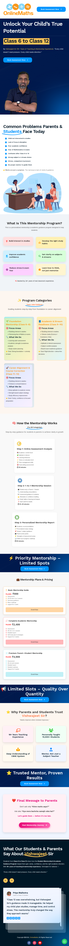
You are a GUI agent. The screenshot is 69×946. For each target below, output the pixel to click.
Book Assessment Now (50, 9)
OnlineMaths (34, 937)
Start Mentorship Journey (33, 825)
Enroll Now (34, 609)
